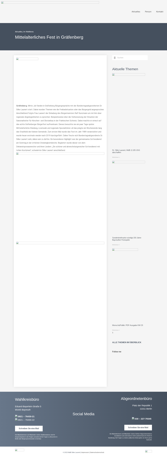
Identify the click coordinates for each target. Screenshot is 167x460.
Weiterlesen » (116, 157)
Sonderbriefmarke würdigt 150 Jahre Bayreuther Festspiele (126, 239)
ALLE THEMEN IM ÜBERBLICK (126, 342)
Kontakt (159, 11)
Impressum (85, 452)
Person (148, 11)
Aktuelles (136, 11)
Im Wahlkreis (28, 32)
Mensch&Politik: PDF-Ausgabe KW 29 (127, 325)
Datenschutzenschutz (97, 452)
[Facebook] (83, 424)
